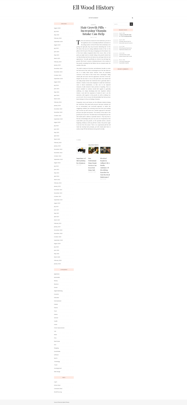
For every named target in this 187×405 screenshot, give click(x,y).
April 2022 (56, 176)
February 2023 (58, 142)
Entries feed (57, 385)
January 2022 (57, 186)
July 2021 (56, 206)
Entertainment (93, 18)
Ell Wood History (93, 7)
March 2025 (57, 58)
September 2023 (58, 119)
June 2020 (56, 250)
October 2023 (57, 115)
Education (56, 297)
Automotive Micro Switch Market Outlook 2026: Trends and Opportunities (125, 55)
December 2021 (58, 189)
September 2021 (58, 199)
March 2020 (57, 257)
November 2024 (58, 72)
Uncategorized (58, 368)
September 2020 (58, 240)
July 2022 (56, 166)
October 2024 (57, 75)
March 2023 (57, 139)
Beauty (56, 280)
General (56, 317)
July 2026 (56, 31)
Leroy (79, 140)
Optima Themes (65, 402)
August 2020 (57, 243)
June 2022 (56, 169)
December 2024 (58, 68)
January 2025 (57, 65)
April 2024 (56, 95)
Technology (57, 361)
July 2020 (56, 247)
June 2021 (56, 210)
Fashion (56, 304)
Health (55, 321)
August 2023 (57, 122)
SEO (55, 344)
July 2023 (56, 125)
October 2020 (57, 236)
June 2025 (56, 51)
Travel (55, 365)
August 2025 (57, 45)
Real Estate (57, 341)
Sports (55, 358)
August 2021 (57, 203)
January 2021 (57, 226)
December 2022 (58, 149)
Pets (55, 338)
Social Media (57, 351)
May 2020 (56, 253)
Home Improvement (59, 328)
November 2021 (58, 193)
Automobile (57, 277)
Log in (55, 382)
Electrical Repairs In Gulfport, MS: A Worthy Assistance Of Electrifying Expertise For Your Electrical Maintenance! (105, 167)
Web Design (57, 371)
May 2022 (56, 173)
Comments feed (58, 388)
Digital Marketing (58, 290)
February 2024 (58, 102)
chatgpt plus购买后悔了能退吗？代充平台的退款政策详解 (125, 35)
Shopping (56, 348)
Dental (55, 287)
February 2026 (58, 38)
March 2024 (57, 98)
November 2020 (58, 233)
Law (55, 331)
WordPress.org (58, 392)
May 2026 (56, 34)
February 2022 (58, 183)
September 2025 (58, 41)
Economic (56, 294)
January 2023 (57, 146)
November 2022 (58, 152)
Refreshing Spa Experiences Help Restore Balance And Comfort (125, 49)
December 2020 (58, 230)
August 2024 (57, 82)
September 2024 (58, 78)
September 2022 (58, 159)
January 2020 (57, 263)
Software (56, 354)
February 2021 (58, 223)
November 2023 (58, 112)
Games (56, 314)
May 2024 (56, 92)
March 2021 (57, 220)
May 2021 (56, 213)
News (55, 334)
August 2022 (57, 162)
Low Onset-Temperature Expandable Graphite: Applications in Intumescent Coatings (125, 62)
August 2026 (57, 28)
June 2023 (56, 129)
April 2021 (56, 216)
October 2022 (57, 156)
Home (55, 324)
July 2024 (56, 85)
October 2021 (57, 196)
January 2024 (57, 105)
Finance (56, 307)
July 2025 (56, 48)
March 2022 (57, 179)
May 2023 (56, 132)
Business (56, 284)
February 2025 (58, 61)
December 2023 (58, 109)
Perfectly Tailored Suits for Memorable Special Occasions (126, 42)
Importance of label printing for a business (81, 160)
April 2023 (56, 135)
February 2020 (58, 260)
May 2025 (56, 55)
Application (56, 274)
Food (55, 311)
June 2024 (56, 88)
